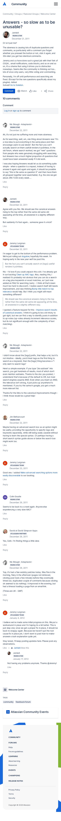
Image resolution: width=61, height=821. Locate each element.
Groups (18, 14)
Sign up (16, 110)
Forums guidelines (16, 751)
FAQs (11, 747)
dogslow (25, 256)
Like (5, 182)
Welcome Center (48, 14)
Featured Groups (31, 14)
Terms (11, 794)
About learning (14, 761)
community (8, 702)
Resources (13, 765)
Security (12, 798)
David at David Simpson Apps (23, 530)
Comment (9, 91)
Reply (5, 187)
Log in (7, 110)
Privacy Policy (14, 790)
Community (19, 4)
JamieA (15, 32)
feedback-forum (23, 702)
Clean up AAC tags (25, 274)
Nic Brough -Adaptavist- (21, 124)
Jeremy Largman (17, 243)
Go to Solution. (17, 85)
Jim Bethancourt (17, 417)
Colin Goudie (15, 496)
